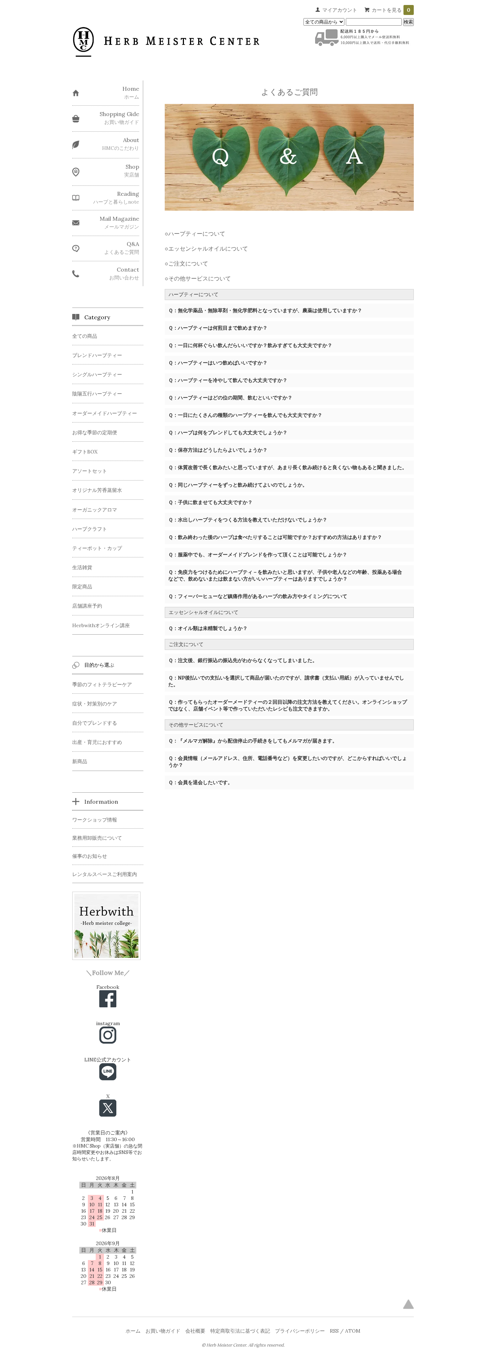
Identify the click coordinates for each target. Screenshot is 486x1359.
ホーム (133, 1331)
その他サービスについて (199, 278)
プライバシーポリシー (300, 1331)
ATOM (352, 1331)
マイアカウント (339, 10)
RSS (334, 1331)
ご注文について (188, 263)
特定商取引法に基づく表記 (240, 1331)
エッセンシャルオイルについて (208, 248)
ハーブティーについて (196, 233)
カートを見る (391, 10)
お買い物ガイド (163, 1331)
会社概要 (195, 1331)
